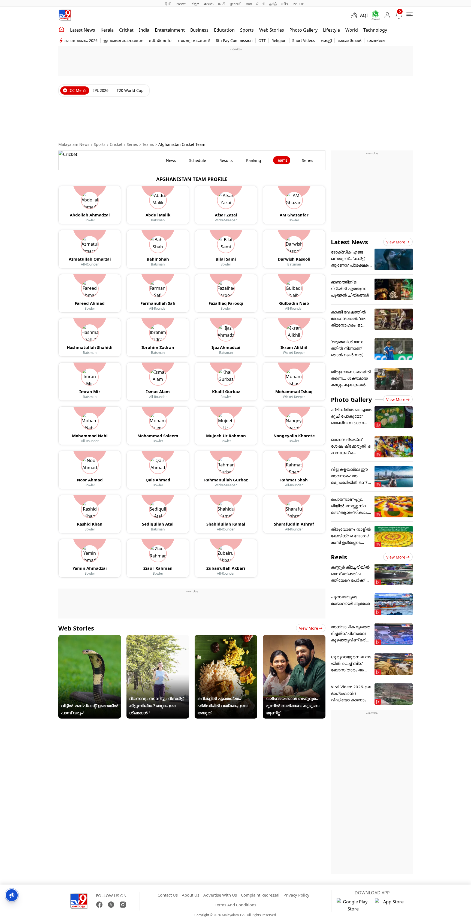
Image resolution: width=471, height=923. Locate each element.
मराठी (221, 3)
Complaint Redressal (260, 895)
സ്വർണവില (160, 40)
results (226, 160)
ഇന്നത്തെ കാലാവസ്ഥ (123, 40)
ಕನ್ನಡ (195, 3)
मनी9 (284, 3)
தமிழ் (273, 3)
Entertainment (170, 30)
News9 (181, 3)
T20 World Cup (130, 90)
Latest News (349, 242)
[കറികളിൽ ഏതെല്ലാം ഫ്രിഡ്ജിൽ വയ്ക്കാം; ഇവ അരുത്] (226, 638)
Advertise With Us (220, 895)
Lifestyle (331, 30)
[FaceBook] (99, 904)
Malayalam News (73, 144)
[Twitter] (111, 904)
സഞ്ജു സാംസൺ (194, 40)
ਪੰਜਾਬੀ (260, 3)
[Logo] (64, 15)
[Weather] (355, 15)
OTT (262, 40)
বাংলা (249, 3)
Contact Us (168, 895)
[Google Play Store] (353, 905)
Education (224, 30)
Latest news (82, 30)
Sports (247, 30)
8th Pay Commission (234, 40)
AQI (364, 15)
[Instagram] (123, 904)
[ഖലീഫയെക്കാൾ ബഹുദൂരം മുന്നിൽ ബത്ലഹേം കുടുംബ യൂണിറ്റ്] (294, 638)
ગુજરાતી (235, 3)
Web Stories (271, 30)
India (144, 30)
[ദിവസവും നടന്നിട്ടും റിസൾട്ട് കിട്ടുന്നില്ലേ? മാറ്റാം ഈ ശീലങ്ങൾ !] (157, 638)
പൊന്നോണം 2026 (81, 40)
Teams (148, 144)
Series (132, 144)
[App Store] (391, 905)
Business (199, 30)
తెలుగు (209, 3)
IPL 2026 (100, 90)
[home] (61, 29)
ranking (253, 160)
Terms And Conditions (235, 904)
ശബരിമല (376, 40)
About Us (190, 895)
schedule (197, 160)
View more (308, 628)
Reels (339, 557)
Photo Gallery (303, 30)
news (171, 160)
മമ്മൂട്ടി (326, 40)
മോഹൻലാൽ (349, 40)
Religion (278, 40)
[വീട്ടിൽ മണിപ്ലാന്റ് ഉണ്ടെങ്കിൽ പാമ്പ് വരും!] (89, 638)
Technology (375, 30)
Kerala (107, 30)
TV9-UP (298, 3)
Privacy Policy (296, 895)
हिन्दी (168, 3)
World (351, 30)
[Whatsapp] (374, 15)
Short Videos (303, 40)
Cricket (126, 30)
